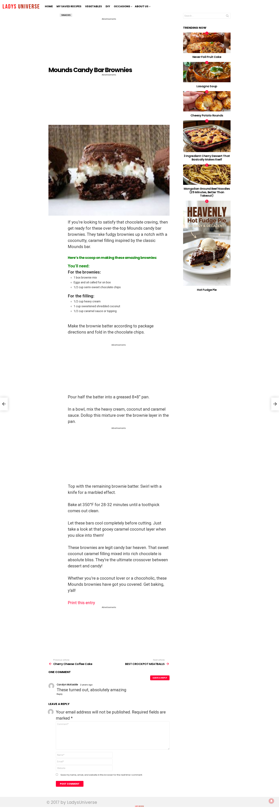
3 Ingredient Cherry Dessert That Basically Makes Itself (207, 157)
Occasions (122, 6)
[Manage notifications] (271, 800)
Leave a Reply (160, 677)
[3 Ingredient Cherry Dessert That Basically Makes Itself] (207, 136)
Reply (59, 694)
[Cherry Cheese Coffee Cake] (4, 404)
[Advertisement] (109, 43)
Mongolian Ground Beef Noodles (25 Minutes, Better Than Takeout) (207, 192)
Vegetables (93, 6)
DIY (108, 6)
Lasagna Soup (206, 86)
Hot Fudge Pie (207, 290)
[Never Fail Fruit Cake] (207, 43)
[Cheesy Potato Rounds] (207, 101)
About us (141, 6)
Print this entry (81, 602)
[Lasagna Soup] (207, 72)
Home (49, 6)
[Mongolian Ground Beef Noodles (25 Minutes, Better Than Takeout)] (207, 175)
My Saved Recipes (69, 6)
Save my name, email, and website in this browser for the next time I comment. (102, 775)
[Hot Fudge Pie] (207, 243)
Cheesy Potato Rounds (207, 115)
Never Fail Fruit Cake (206, 57)
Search (227, 16)
